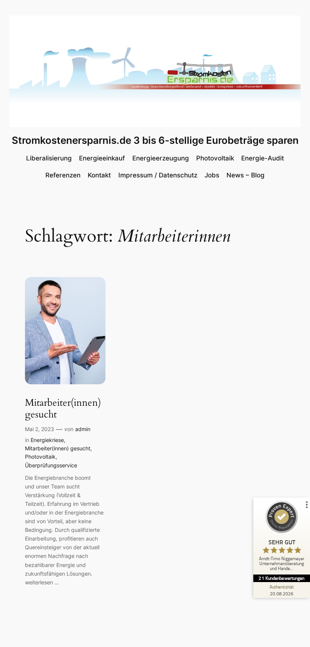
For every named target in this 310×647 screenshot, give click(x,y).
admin (82, 429)
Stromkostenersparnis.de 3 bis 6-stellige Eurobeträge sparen (155, 140)
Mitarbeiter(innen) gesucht (63, 409)
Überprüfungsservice (51, 465)
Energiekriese (47, 440)
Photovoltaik (40, 456)
